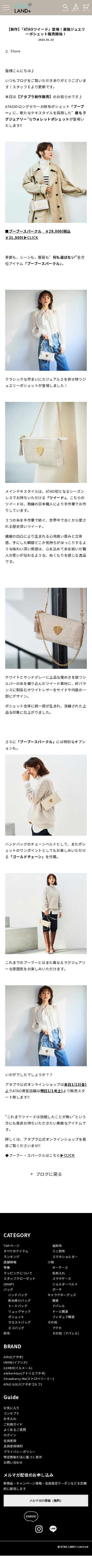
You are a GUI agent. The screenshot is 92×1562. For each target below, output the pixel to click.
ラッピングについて (18, 1273)
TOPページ (12, 1245)
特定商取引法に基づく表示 (23, 1457)
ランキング (12, 1256)
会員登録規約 (13, 1446)
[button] (6, 7)
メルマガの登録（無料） (46, 1500)
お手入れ (10, 1418)
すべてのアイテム (16, 1251)
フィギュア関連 (63, 1317)
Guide (11, 1396)
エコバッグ (16, 1328)
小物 (51, 1262)
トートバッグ (18, 1306)
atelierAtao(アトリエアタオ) (25, 1373)
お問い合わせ (13, 1462)
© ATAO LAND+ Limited (73, 1546)
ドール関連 (60, 1311)
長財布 (57, 1245)
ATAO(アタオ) (13, 1357)
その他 (52, 1322)
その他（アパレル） (66, 1333)
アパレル (58, 1306)
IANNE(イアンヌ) (16, 1362)
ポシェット (16, 1317)
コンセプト (12, 1413)
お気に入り (12, 1408)
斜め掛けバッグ (19, 1300)
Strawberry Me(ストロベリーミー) (29, 1378)
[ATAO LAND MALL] (23, 7)
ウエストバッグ (19, 1322)
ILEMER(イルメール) (18, 1368)
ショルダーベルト (65, 1284)
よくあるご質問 (15, 1429)
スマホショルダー (65, 1256)
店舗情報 (10, 1262)
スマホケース (61, 1278)
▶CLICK (31, 237)
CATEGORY (17, 1235)
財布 (7, 1333)
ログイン (10, 1435)
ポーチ (57, 1289)
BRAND (12, 1346)
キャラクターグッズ (62, 1295)
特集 (7, 1267)
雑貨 (55, 1300)
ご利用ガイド (13, 1424)
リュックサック (19, 1311)
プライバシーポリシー (20, 1451)
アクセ (57, 1328)
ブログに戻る (49, 1174)
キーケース (60, 1267)
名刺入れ (58, 1273)
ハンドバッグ (18, 1295)
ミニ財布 (58, 1251)
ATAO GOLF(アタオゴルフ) (23, 1384)
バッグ (8, 1289)
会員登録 (10, 1440)
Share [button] (16, 51)
